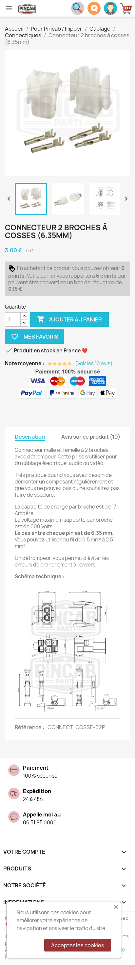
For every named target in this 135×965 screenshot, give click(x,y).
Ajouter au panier (69, 319)
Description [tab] (30, 436)
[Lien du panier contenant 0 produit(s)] (127, 8)
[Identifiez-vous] (110, 7)
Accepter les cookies (77, 945)
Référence (29, 727)
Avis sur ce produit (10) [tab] (90, 436)
